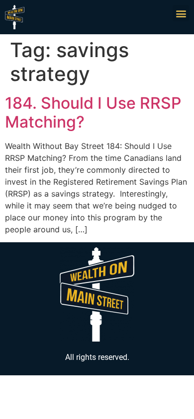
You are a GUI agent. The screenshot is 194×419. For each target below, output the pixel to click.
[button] (181, 13)
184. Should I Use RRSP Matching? (93, 112)
